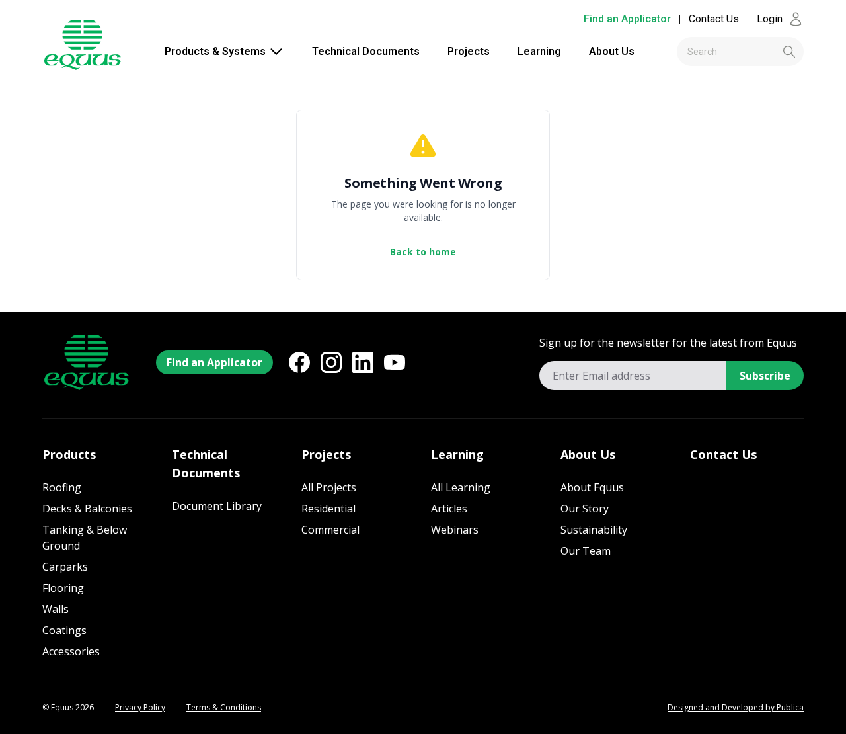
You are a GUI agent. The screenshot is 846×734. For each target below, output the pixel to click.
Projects (468, 51)
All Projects (328, 487)
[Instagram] (331, 362)
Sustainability (593, 529)
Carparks (65, 566)
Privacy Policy (140, 707)
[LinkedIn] (362, 362)
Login (770, 19)
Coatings (64, 630)
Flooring (63, 588)
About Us (611, 51)
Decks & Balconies (87, 508)
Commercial (330, 529)
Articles (449, 508)
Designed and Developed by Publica (736, 707)
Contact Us (714, 19)
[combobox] (740, 51)
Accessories (71, 651)
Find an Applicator (627, 19)
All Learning (460, 487)
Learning (539, 51)
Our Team (585, 551)
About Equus (592, 487)
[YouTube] (394, 362)
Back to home (423, 251)
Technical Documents (366, 51)
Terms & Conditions (223, 707)
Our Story (584, 508)
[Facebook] (299, 362)
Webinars (455, 529)
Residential (328, 508)
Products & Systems (215, 51)
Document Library (217, 506)
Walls (55, 609)
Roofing (61, 487)
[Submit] (767, 51)
